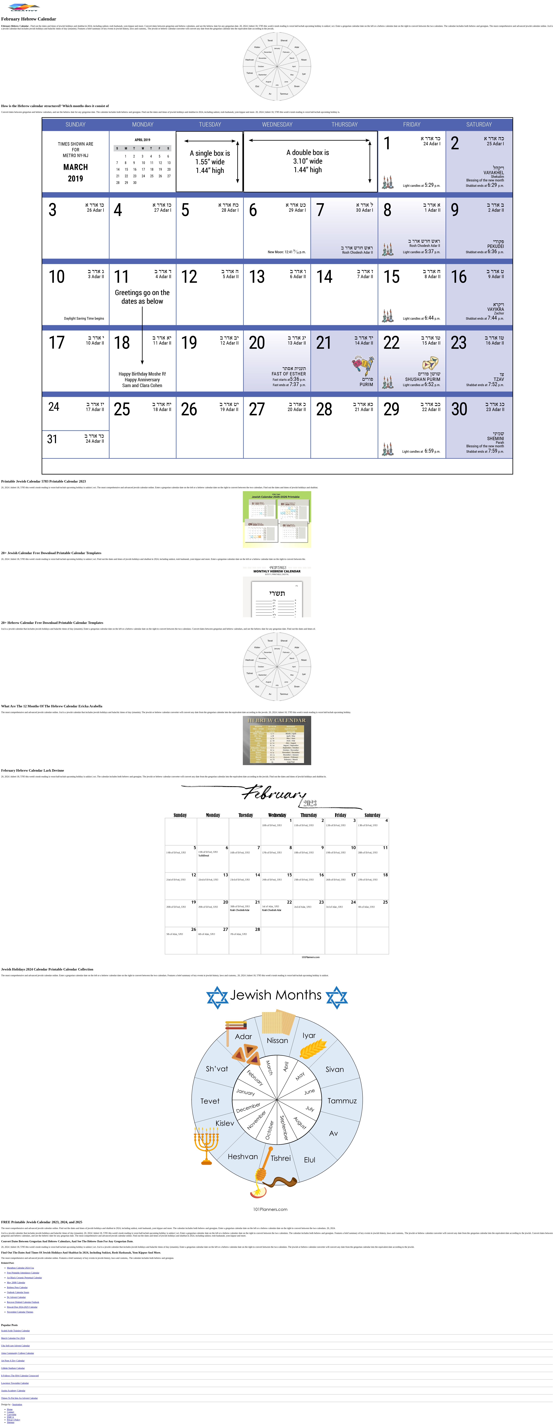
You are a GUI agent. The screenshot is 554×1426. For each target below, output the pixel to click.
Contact (10, 1412)
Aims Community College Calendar (17, 1353)
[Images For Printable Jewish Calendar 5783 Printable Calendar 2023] (277, 296)
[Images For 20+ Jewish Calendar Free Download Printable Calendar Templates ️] (277, 519)
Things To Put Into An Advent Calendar (19, 1398)
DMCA (10, 1417)
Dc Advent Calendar (16, 1297)
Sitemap (10, 1422)
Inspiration (17, 1404)
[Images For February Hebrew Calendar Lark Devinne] (277, 741)
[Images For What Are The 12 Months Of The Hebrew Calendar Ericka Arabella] (277, 667)
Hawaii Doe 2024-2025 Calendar (22, 1307)
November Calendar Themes (20, 1312)
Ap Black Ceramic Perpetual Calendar (24, 1277)
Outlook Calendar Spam (18, 1292)
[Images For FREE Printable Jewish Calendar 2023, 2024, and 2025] (277, 1098)
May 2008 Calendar (16, 1282)
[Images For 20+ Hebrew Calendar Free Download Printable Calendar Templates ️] (277, 590)
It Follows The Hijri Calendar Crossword (20, 1375)
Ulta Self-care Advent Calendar (15, 1345)
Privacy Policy (13, 1420)
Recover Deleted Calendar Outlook (23, 1302)
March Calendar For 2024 (13, 1338)
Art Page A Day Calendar (13, 1360)
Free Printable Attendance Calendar (23, 1273)
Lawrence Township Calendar (15, 1383)
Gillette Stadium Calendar (13, 1368)
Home (10, 1409)
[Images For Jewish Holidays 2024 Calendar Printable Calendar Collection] (277, 872)
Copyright (11, 1414)
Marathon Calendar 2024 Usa (20, 1268)
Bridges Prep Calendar (17, 1287)
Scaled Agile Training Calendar (15, 1330)
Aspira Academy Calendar (13, 1390)
